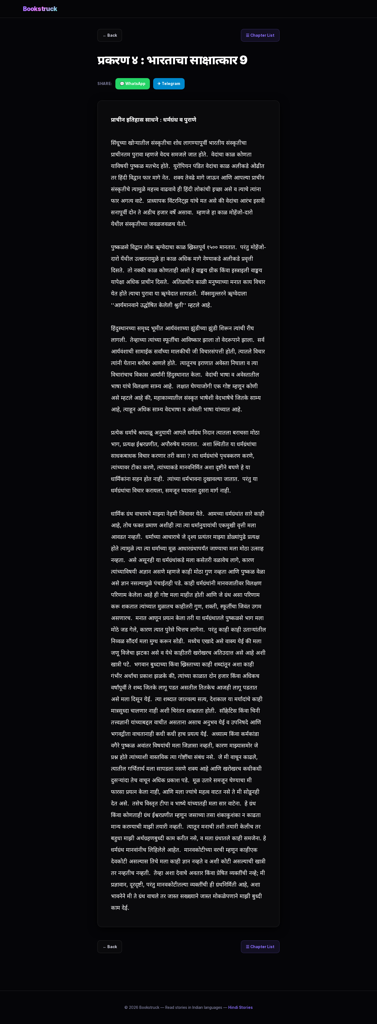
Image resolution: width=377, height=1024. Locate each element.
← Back (110, 35)
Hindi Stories (240, 1007)
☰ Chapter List (260, 35)
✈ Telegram (169, 83)
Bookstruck (40, 8)
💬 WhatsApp (132, 83)
